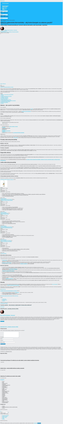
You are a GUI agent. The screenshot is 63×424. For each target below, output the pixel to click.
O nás (3, 8)
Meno (1, 338)
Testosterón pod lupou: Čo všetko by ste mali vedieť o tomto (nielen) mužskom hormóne (19, 360)
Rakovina (3, 393)
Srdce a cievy (4, 397)
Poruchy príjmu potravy (6, 130)
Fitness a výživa (4, 6)
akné (10, 126)
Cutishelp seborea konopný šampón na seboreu (8, 290)
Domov (1, 20)
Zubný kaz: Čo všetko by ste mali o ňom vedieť (10, 376)
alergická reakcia (51, 159)
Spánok (3, 396)
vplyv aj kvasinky (54, 284)
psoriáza (12, 126)
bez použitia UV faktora (13, 269)
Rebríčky (10, 31)
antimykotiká (16, 137)
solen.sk (3, 300)
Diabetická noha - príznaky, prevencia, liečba (9, 326)
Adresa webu (2, 342)
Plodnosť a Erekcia (5, 392)
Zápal (3, 400)
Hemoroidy (4, 384)
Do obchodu (4, 198)
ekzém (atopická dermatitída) (35, 159)
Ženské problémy (5, 402)
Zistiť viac (4, 289)
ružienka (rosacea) (44, 159)
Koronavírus (4, 386)
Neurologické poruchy (5, 391)
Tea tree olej (4, 260)
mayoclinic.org (4, 299)
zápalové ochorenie (9, 278)
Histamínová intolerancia (6, 385)
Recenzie (3, 395)
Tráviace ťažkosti (5, 399)
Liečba (7, 31)
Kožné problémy (12, 20)
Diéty (3, 382)
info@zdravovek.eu (9, 351)
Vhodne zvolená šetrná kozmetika (13, 285)
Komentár (1, 337)
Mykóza (3, 390)
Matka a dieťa (4, 7)
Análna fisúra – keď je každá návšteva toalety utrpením (12, 368)
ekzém (32, 108)
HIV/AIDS (3, 127)
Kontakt (3, 9)
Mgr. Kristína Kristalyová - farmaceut (11, 30)
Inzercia (3, 407)
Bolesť (3, 381)
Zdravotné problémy (5, 3)
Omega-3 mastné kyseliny (6, 262)
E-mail (1, 340)
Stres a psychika (5, 398)
